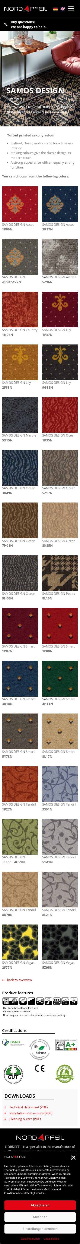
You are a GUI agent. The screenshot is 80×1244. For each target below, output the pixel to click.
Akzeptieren (40, 1205)
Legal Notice (51, 1238)
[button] (73, 1157)
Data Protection (30, 1238)
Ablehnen (40, 1217)
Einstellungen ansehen (40, 1229)
